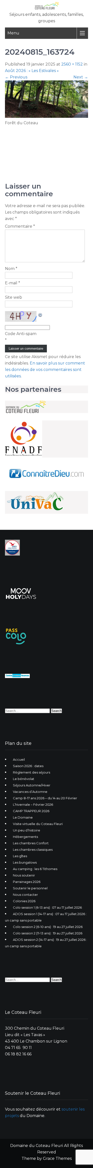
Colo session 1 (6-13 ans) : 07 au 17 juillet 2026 (47, 907)
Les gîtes (20, 856)
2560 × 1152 (72, 64)
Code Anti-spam (20, 333)
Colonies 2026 (24, 901)
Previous (16, 77)
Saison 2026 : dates (28, 766)
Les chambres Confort (31, 843)
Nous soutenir (24, 875)
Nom (11, 268)
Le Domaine (23, 817)
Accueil (19, 759)
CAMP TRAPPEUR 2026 (31, 811)
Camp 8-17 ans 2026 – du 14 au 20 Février (45, 798)
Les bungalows (25, 862)
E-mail (12, 283)
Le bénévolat (23, 779)
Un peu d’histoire (26, 830)
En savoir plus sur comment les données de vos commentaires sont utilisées (45, 369)
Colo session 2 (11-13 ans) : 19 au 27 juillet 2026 (47, 933)
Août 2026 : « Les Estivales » (32, 70)
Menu (13, 33)
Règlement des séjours (31, 772)
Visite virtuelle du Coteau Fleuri (38, 824)
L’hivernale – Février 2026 (33, 804)
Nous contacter (25, 895)
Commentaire (20, 226)
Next (80, 77)
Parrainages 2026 (26, 882)
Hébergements (25, 837)
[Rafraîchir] (40, 314)
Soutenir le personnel (30, 888)
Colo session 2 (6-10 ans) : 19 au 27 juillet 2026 (48, 927)
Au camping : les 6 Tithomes (35, 869)
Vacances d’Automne (30, 792)
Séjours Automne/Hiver (31, 785)
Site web (13, 297)
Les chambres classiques (33, 850)
